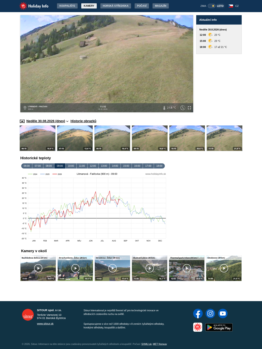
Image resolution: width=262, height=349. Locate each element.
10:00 (71, 166)
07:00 (38, 166)
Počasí (141, 6)
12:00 (93, 166)
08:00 (49, 166)
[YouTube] (223, 314)
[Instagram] (210, 314)
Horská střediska (116, 6)
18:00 (159, 166)
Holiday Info (31, 4)
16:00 (137, 166)
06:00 (27, 166)
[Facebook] (198, 314)
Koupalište (67, 6)
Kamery (89, 6)
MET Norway (160, 344)
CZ (237, 6)
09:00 (60, 166)
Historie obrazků (83, 121)
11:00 (82, 166)
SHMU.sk (146, 344)
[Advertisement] (219, 83)
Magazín (160, 6)
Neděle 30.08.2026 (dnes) (45, 121)
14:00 (115, 166)
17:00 (148, 166)
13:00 (104, 166)
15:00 (126, 166)
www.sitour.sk (45, 323)
